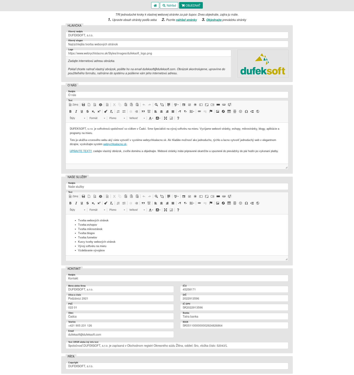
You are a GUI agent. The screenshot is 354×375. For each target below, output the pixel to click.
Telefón (72, 322)
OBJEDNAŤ (193, 5)
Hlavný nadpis (75, 31)
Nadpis (71, 91)
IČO (185, 286)
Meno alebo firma (77, 286)
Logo (70, 49)
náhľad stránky (186, 20)
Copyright (73, 362)
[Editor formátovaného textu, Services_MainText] (177, 234)
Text (70, 100)
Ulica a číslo (74, 295)
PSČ (70, 304)
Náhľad (171, 5)
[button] (73, 104)
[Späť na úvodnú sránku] (155, 5)
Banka (186, 313)
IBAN (185, 322)
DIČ (185, 295)
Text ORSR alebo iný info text (83, 342)
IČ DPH (186, 304)
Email (71, 331)
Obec (71, 313)
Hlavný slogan (75, 40)
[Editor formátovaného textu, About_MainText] (177, 143)
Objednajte (214, 20)
